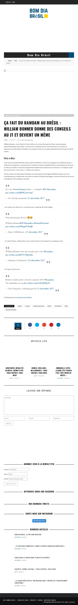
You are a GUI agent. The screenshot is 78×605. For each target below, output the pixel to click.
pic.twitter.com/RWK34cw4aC (19, 192)
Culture (60, 378)
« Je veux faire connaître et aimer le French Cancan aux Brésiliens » (40, 546)
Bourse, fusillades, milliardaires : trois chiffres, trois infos (39, 370)
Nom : (6, 474)
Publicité (33, 600)
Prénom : (7, 469)
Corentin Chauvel (26, 140)
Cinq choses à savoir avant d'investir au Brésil (32, 557)
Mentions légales (50, 600)
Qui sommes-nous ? (9, 600)
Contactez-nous (23, 600)
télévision (58, 306)
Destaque (18, 537)
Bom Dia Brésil (56, 602)
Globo (27, 306)
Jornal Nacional (38, 306)
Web (66, 306)
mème (49, 306)
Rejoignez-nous (40, 521)
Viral (6, 140)
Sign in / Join (10, 2)
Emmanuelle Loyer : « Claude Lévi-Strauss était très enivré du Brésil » (63, 372)
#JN (44, 189)
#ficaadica (51, 189)
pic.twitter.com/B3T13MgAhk (19, 254)
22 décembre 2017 (36, 260)
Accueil (40, 600)
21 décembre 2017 (36, 198)
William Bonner (11, 309)
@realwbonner (19, 189)
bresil (20, 306)
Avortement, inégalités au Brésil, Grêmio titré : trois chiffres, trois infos (14, 372)
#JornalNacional (41, 223)
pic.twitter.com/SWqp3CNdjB (19, 226)
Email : (6, 479)
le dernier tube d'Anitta (24, 297)
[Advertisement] (39, 35)
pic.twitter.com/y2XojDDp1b (37, 282)
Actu (11, 378)
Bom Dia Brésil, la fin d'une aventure (28, 534)
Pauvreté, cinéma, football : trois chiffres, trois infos (35, 569)
